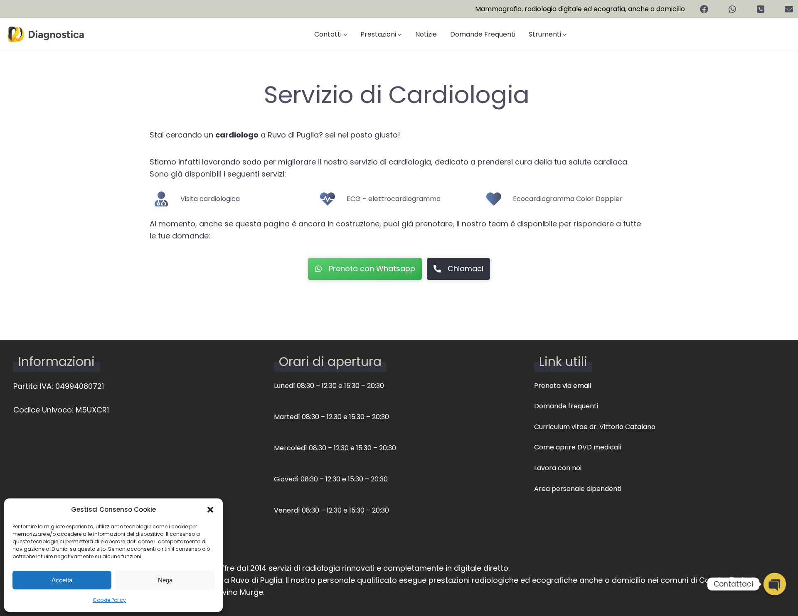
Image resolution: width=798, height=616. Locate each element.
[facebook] (704, 9)
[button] (210, 510)
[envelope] (789, 9)
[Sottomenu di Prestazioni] (400, 34)
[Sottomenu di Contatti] (345, 34)
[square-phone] (760, 9)
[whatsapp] (732, 9)
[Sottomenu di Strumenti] (565, 34)
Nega (165, 580)
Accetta (62, 580)
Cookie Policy (109, 600)
